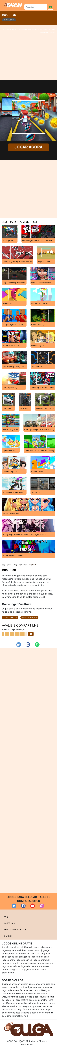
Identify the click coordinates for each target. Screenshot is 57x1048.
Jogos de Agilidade (29, 617)
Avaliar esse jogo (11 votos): (13, 630)
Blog (6, 916)
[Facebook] (28, 644)
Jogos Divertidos (10, 617)
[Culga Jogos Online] (28, 1028)
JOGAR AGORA (28, 147)
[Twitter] (18, 644)
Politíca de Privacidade (15, 929)
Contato (8, 936)
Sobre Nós (9, 923)
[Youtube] (32, 906)
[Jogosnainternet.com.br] (13, 5)
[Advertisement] (28, 52)
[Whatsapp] (37, 644)
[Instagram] (42, 906)
